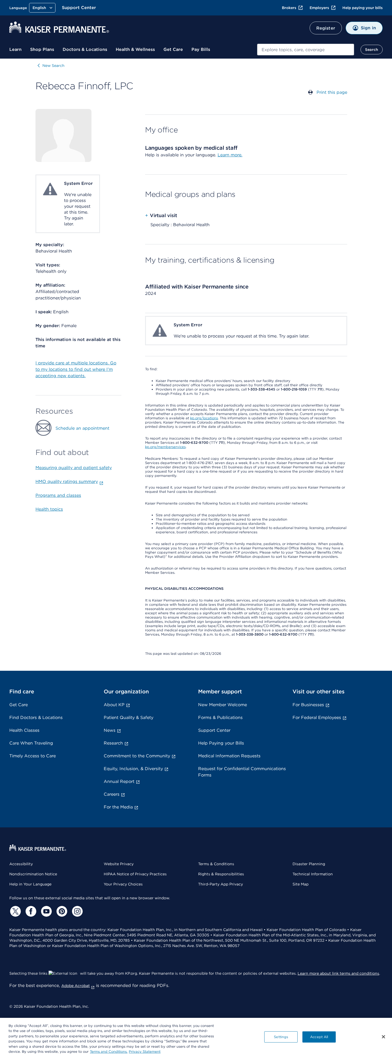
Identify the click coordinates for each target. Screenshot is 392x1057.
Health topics (49, 509)
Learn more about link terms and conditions (338, 973)
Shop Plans (42, 49)
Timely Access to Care (32, 755)
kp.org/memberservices (165, 447)
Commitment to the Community (137, 755)
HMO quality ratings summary (66, 481)
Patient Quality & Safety (128, 717)
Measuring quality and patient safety (73, 467)
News (109, 730)
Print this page (332, 92)
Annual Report (119, 781)
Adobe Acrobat (75, 985)
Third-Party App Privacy (220, 884)
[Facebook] (30, 911)
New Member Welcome (222, 704)
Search (371, 49)
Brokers (289, 8)
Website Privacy (119, 864)
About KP (114, 704)
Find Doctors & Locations (36, 717)
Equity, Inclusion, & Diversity (133, 768)
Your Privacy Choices (123, 884)
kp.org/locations (204, 418)
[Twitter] (14, 911)
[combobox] (305, 49)
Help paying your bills (362, 8)
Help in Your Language (30, 884)
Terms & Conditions (216, 864)
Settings (281, 1037)
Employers (319, 8)
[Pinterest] (61, 911)
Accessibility (21, 864)
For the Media (118, 807)
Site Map (301, 884)
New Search (53, 65)
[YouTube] (45, 911)
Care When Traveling (31, 743)
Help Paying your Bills (221, 743)
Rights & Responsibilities (221, 874)
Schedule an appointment (82, 428)
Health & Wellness (135, 49)
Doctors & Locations (85, 49)
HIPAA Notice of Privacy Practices (135, 874)
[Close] (383, 1037)
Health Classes (24, 730)
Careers (111, 794)
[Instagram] (76, 911)
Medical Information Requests (229, 755)
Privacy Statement (145, 1052)
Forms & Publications (220, 717)
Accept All (319, 1037)
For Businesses (308, 704)
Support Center (79, 7)
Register (325, 28)
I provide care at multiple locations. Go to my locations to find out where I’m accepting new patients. (75, 369)
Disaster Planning (309, 864)
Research (113, 743)
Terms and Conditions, (108, 1052)
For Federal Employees (317, 717)
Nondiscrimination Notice (33, 874)
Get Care (173, 49)
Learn (15, 49)
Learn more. (230, 154)
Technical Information (313, 874)
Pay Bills (200, 49)
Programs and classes (58, 495)
